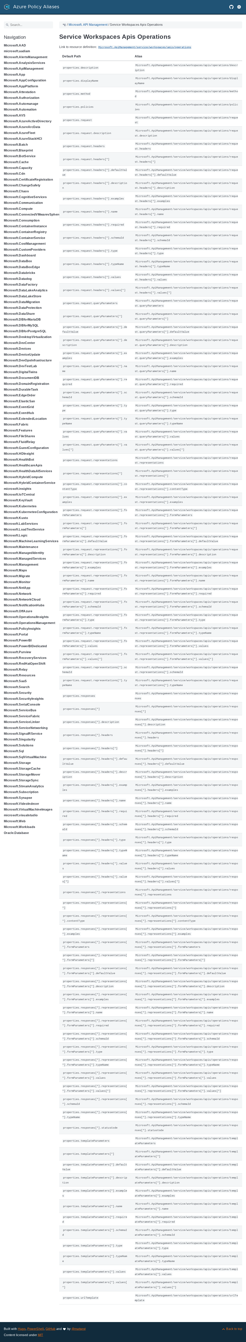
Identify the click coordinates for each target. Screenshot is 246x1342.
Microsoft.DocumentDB (21, 377)
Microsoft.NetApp (17, 587)
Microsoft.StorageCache (22, 768)
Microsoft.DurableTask (21, 389)
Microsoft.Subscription (21, 792)
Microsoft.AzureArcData (22, 127)
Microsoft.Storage (17, 762)
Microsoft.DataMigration (22, 302)
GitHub (51, 1328)
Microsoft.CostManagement (25, 243)
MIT (40, 1335)
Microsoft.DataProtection (23, 307)
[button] (239, 7)
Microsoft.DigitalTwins (20, 372)
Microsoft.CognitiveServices (25, 197)
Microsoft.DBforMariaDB (22, 319)
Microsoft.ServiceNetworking (26, 728)
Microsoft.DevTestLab (20, 366)
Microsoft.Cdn (14, 173)
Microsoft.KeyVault (18, 500)
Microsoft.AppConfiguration (25, 80)
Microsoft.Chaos (16, 191)
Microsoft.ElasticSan (19, 401)
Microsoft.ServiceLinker (22, 722)
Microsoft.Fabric (16, 424)
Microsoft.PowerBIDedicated (25, 646)
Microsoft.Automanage (21, 103)
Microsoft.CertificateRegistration (28, 179)
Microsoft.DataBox (18, 261)
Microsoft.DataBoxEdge (22, 267)
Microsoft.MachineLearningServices (31, 541)
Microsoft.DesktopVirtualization (28, 337)
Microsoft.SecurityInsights (24, 698)
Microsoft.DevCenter (19, 343)
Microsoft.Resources (19, 675)
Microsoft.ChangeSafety (22, 185)
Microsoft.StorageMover (22, 774)
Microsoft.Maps (15, 570)
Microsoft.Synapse (18, 797)
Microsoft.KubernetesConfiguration (31, 512)
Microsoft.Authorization (22, 97)
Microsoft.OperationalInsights (26, 617)
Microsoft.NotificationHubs (24, 605)
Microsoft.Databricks (19, 272)
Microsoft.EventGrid (19, 407)
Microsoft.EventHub (19, 413)
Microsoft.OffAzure (18, 611)
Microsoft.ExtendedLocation (25, 418)
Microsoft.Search (17, 687)
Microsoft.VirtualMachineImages (28, 809)
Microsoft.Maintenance (21, 547)
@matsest (78, 1328)
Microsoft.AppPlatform (21, 86)
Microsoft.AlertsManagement (25, 57)
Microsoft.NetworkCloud (22, 599)
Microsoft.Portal (16, 634)
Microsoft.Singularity (19, 739)
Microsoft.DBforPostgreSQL (25, 331)
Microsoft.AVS (14, 115)
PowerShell (35, 1328)
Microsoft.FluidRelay (19, 442)
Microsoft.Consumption (22, 220)
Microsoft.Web (15, 821)
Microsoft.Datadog (18, 278)
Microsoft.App (14, 74)
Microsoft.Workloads (19, 827)
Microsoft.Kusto (16, 518)
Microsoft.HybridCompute (23, 477)
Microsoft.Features (18, 430)
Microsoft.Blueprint (18, 150)
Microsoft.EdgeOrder (19, 395)
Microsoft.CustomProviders (25, 249)
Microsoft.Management (21, 564)
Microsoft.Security (18, 692)
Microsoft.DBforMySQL (21, 325)
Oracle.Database (16, 833)
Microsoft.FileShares (19, 436)
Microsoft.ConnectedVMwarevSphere (32, 214)
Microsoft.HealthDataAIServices (28, 471)
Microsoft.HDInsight (19, 453)
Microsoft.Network (18, 593)
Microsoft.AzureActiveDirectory (28, 121)
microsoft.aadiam (17, 51)
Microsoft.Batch (16, 144)
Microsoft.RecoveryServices (25, 657)
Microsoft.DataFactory (20, 284)
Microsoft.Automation (20, 109)
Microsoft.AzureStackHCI (23, 138)
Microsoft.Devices (17, 348)
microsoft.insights (17, 488)
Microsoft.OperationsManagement (29, 623)
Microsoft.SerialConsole (22, 704)
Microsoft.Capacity (18, 167)
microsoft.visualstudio (21, 815)
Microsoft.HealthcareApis (23, 465)
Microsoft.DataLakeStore (23, 296)
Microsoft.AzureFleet (19, 133)
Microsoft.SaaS (15, 681)
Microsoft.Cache (16, 162)
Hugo (22, 1328)
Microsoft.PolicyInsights (22, 628)
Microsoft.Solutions (18, 745)
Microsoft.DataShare (19, 313)
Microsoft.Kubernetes (20, 506)
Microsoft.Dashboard (20, 255)
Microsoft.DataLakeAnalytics (25, 290)
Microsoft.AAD (15, 45)
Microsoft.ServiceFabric (22, 716)
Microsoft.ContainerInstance (25, 226)
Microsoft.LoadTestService (24, 529)
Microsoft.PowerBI (18, 640)
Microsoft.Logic (15, 535)
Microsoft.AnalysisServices (24, 62)
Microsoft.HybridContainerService (30, 482)
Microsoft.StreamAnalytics (24, 786)
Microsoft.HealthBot (19, 459)
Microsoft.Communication (23, 202)
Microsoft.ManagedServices (25, 558)
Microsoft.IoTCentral (19, 494)
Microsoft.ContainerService (24, 238)
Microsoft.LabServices (21, 523)
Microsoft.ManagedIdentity (24, 552)
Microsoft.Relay (15, 669)
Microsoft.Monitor (17, 582)
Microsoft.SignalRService (23, 733)
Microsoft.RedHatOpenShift (24, 663)
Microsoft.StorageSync (21, 780)
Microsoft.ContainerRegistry (25, 232)
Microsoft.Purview (17, 652)
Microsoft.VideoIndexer (21, 803)
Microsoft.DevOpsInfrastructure (28, 360)
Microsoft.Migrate (17, 576)
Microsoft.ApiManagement (24, 68)
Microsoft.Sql (14, 751)
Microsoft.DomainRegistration (26, 383)
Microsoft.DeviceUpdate (22, 354)
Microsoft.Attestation (20, 92)
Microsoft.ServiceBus (20, 710)
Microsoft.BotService (20, 156)
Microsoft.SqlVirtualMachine (25, 757)
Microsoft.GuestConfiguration (26, 448)
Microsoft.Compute (18, 208)
